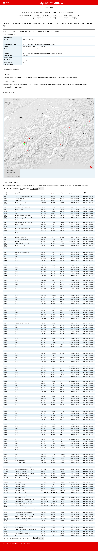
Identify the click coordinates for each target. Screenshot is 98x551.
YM (59, 18)
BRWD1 (6, 518)
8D (43, 15)
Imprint (28, 543)
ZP (73, 18)
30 (35, 15)
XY (69, 15)
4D (38, 15)
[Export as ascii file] (42, 188)
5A (40, 15)
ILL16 (5, 207)
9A (51, 15)
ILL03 (5, 450)
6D (42, 18)
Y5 (62, 18)
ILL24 (5, 228)
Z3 (65, 18)
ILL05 (5, 220)
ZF (70, 18)
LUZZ (5, 505)
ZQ (76, 18)
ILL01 (5, 245)
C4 (59, 15)
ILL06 (5, 209)
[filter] (6, 194)
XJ (66, 15)
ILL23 (5, 215)
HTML (15, 87)
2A (34, 18)
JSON (18, 87)
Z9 (67, 18)
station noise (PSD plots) (11, 69)
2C (40, 18)
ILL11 (5, 323)
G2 (62, 15)
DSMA (6, 531)
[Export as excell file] (39, 188)
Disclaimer (23, 543)
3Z (37, 18)
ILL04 (5, 237)
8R (46, 15)
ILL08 (5, 224)
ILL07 (5, 203)
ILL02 (5, 250)
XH (48, 18)
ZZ (77, 15)
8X (49, 15)
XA (45, 18)
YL (56, 18)
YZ (75, 15)
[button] (6, 2)
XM (51, 18)
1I (32, 15)
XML (21, 87)
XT (54, 18)
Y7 (72, 15)
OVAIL (5, 196)
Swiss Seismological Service (12, 543)
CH (30, 15)
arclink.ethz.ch (35, 77)
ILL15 (5, 218)
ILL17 (5, 205)
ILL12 (5, 252)
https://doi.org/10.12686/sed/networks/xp (14, 86)
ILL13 (5, 239)
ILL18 (5, 222)
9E (54, 15)
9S (56, 15)
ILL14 (5, 243)
